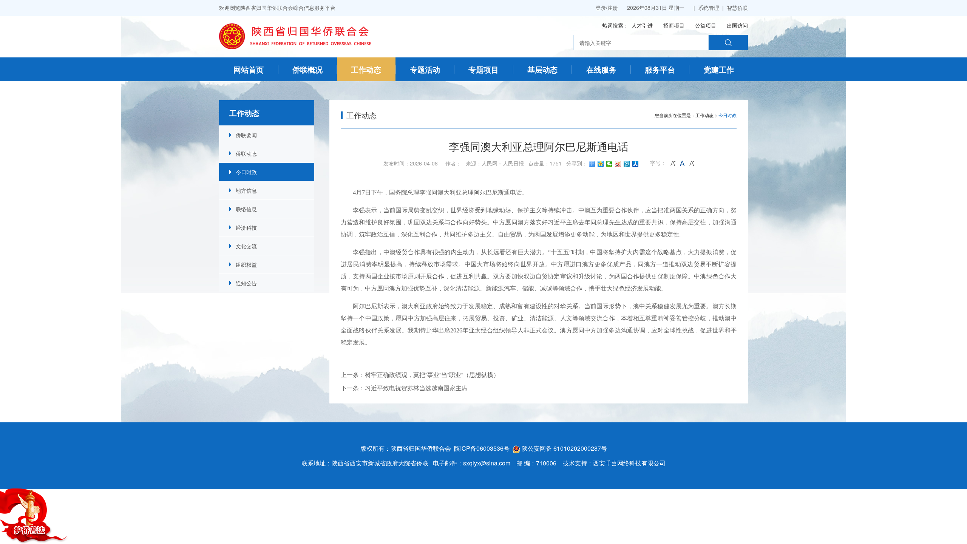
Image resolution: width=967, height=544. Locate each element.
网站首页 (248, 69)
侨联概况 (307, 69)
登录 (600, 7)
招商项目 (673, 25)
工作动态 (366, 69)
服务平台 (660, 69)
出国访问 (737, 25)
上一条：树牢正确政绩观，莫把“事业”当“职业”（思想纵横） (420, 374)
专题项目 (483, 69)
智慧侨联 (737, 7)
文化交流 (246, 246)
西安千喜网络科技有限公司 (629, 463)
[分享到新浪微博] (618, 164)
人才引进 (642, 25)
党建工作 (719, 69)
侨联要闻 (246, 135)
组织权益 (246, 264)
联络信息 (246, 209)
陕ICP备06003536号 (482, 448)
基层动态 (542, 69)
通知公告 (246, 283)
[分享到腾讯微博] (627, 164)
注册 (612, 7)
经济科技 (246, 227)
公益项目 (705, 25)
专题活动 (425, 69)
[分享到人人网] (635, 164)
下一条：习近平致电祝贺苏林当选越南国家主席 (404, 387)
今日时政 (246, 172)
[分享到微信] (609, 164)
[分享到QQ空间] (601, 164)
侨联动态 (246, 153)
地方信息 (246, 190)
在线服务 (601, 69)
